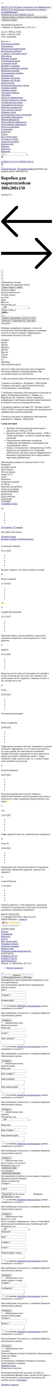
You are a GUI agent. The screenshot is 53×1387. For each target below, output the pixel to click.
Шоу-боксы (6, 56)
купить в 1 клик (28, 318)
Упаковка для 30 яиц (10, 80)
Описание (6, 321)
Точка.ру (23, 919)
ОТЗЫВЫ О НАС (9, 504)
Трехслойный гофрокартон (13, 124)
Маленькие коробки (10, 71)
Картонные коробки (10, 44)
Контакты (5, 149)
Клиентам (5, 132)
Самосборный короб (10, 61)
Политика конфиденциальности (16, 951)
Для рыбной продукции (12, 105)
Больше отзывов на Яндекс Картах (17, 539)
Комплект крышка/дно (11, 107)
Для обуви (6, 95)
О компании (7, 129)
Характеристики (18, 321)
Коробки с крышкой (10, 66)
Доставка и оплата (9, 139)
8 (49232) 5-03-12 (26, 14)
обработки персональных (28, 1006)
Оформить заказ (8, 1365)
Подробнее (22, 1380)
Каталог (5, 931)
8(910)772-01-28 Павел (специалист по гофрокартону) (26, 7)
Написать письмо (9, 20)
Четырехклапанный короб (13, 49)
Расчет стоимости (15, 968)
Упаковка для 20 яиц (10, 78)
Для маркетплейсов (10, 93)
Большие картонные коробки (14, 68)
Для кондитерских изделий (13, 100)
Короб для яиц (7, 83)
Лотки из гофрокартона (12, 97)
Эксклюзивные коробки (12, 73)
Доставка (31, 321)
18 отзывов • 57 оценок (12, 527)
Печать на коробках (10, 127)
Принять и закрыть (10, 1384)
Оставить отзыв (8, 536)
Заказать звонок (8, 17)
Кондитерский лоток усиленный (16, 115)
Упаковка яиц (7, 75)
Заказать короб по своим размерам (32, 17)
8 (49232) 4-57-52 (9, 14)
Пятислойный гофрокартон (14, 122)
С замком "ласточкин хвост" (14, 53)
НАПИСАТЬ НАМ (9, 1168)
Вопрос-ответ (7, 144)
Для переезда (7, 46)
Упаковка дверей (9, 88)
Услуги (4, 134)
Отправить (6, 1020)
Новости (5, 146)
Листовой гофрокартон (12, 117)
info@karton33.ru (8, 961)
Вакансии (5, 151)
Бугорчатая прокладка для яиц (15, 85)
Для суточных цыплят (11, 110)
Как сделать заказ (9, 137)
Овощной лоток (8, 112)
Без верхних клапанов (11, 51)
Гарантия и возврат (10, 141)
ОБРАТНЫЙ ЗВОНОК (11, 1173)
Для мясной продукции (12, 102)
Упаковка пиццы (9, 90)
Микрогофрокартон (10, 119)
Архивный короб (9, 63)
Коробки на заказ (9, 58)
